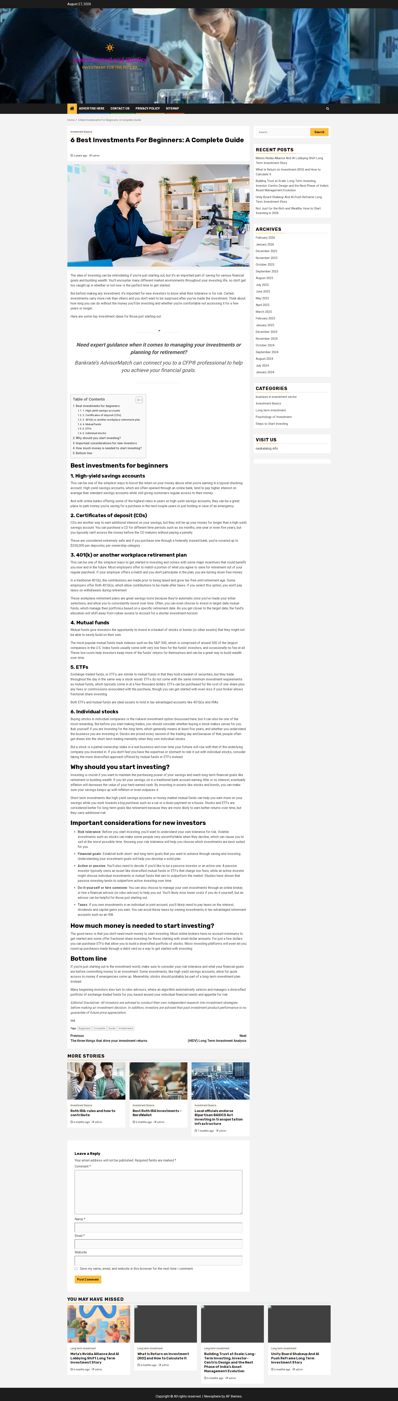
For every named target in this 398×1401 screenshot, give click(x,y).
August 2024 (264, 359)
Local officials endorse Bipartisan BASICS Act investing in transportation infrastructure (219, 1117)
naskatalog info (267, 448)
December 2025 (266, 251)
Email (80, 1236)
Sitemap (172, 108)
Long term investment (271, 410)
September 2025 (267, 271)
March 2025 (264, 312)
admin (96, 155)
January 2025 (265, 325)
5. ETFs (87, 428)
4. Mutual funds (92, 424)
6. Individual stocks (94, 433)
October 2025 (265, 264)
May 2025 (262, 298)
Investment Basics (81, 131)
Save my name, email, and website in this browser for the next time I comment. (136, 1269)
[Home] (72, 109)
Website (81, 1252)
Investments (126, 1028)
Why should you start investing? (98, 438)
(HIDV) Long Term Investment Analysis (217, 1038)
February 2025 (265, 318)
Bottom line (84, 453)
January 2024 (265, 372)
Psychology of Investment (274, 417)
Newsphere (212, 1396)
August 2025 (264, 278)
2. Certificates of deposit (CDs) (102, 415)
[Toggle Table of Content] (137, 399)
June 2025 (263, 291)
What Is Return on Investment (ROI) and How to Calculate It (163, 1356)
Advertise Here (91, 108)
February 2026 (265, 238)
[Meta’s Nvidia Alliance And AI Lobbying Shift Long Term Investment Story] (98, 1324)
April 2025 (262, 305)
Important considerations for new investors (106, 443)
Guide (111, 1028)
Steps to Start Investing (272, 424)
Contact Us (120, 108)
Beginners (85, 1028)
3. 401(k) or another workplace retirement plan (111, 419)
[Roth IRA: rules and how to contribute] (96, 1081)
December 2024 (266, 332)
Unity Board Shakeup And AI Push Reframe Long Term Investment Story (295, 1358)
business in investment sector (276, 397)
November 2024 (266, 339)
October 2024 (265, 345)
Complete (99, 1028)
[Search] (327, 109)
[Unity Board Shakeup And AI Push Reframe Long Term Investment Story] (299, 1324)
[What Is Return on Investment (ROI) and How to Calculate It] (165, 1324)
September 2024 (267, 352)
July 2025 (262, 285)
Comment (83, 1166)
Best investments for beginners (98, 406)
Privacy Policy (148, 108)
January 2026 (265, 244)
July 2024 (262, 365)
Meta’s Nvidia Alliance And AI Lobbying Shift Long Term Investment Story (94, 1358)
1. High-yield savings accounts (101, 410)
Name (80, 1219)
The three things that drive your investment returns (108, 1038)
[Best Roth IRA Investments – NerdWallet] (159, 1081)
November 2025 (266, 258)
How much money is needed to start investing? (109, 448)
